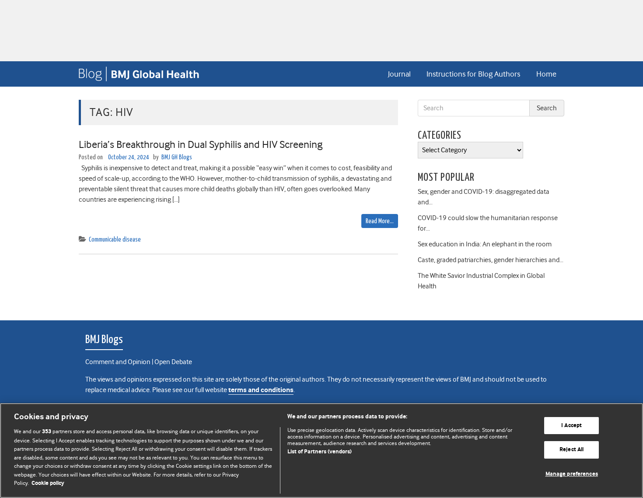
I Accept (571, 425)
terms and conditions (261, 390)
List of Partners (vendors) (319, 452)
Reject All (571, 449)
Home (546, 74)
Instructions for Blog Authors (473, 74)
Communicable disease (115, 239)
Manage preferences (571, 474)
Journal (399, 74)
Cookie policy (47, 483)
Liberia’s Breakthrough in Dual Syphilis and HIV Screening (200, 144)
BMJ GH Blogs (176, 157)
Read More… (380, 221)
